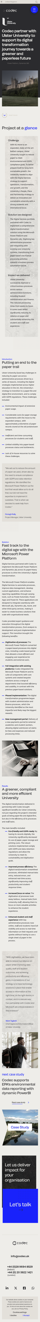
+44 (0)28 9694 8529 (20, 1266)
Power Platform (13, 63)
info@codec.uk (20, 1256)
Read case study (18, 1102)
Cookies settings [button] (20, 1312)
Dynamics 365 (24, 63)
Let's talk (20, 1204)
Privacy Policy (23, 1309)
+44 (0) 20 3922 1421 (20, 1272)
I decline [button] (13, 1315)
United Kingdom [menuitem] (11, 2)
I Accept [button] (26, 1315)
